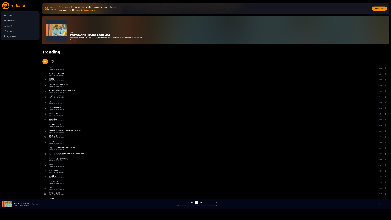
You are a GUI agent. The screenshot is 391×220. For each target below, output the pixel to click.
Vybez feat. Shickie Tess (21, 203)
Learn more (89, 10)
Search (9, 26)
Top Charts (11, 20)
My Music (10, 31)
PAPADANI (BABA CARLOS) (21, 205)
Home (9, 15)
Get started (379, 8)
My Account (11, 36)
